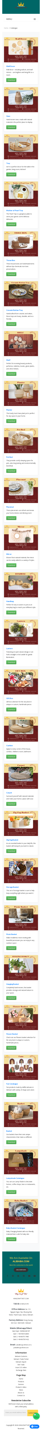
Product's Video (21, 1387)
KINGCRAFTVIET (24, 1425)
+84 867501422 (23, 1339)
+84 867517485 (23, 1337)
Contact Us (21, 1395)
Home (6, 28)
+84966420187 (24, 1331)
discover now (21, 1270)
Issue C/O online (21, 1367)
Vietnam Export (21, 1362)
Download (11, 80)
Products (21, 1381)
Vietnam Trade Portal (21, 1359)
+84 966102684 (23, 1334)
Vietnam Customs (21, 1356)
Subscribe (32, 1413)
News (21, 1390)
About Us (21, 1393)
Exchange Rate (21, 1370)
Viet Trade (21, 1365)
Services (21, 1384)
